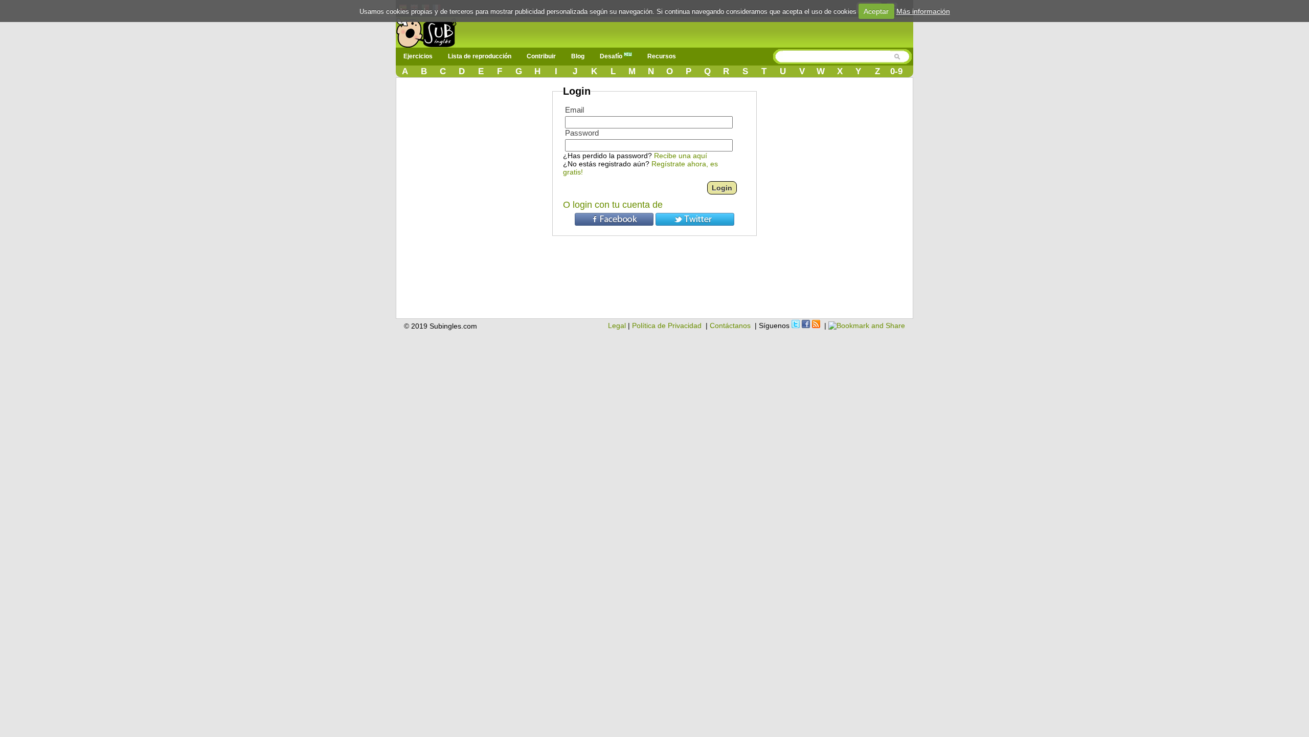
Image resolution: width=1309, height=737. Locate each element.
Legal (617, 325)
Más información (923, 11)
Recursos (661, 56)
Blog (577, 56)
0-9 (896, 71)
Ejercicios (418, 56)
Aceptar (876, 11)
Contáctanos (730, 325)
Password (582, 132)
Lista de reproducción (479, 56)
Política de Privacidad (667, 325)
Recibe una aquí (680, 155)
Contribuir (541, 56)
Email (574, 109)
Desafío (612, 56)
